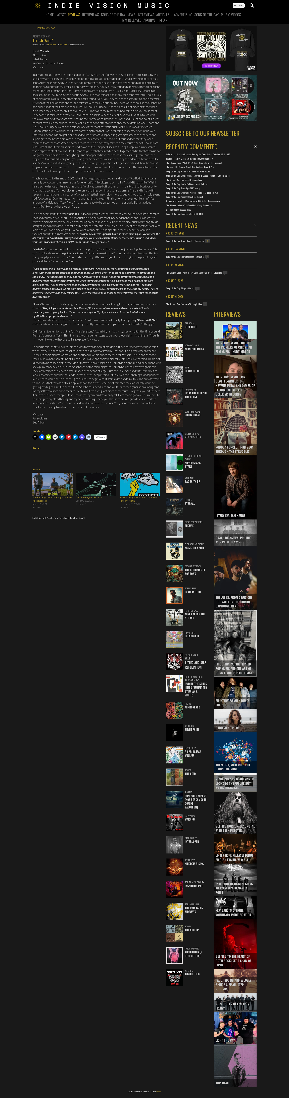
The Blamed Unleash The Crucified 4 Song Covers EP (189, 205)
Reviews (74, 14)
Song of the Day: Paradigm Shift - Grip (183, 188)
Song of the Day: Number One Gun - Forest (184, 197)
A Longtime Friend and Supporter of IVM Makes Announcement (193, 201)
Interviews (90, 14)
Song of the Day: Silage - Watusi (180, 288)
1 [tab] (169, 118)
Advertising (183, 14)
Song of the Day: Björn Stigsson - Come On (185, 256)
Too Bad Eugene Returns (89, 497)
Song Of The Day (113, 14)
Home (49, 14)
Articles (163, 14)
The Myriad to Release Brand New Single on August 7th (190, 167)
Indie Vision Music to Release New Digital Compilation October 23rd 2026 (198, 154)
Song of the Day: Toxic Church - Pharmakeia (185, 241)
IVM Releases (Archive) (139, 20)
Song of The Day (206, 14)
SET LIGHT (238, 5)
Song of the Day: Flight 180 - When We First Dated (188, 171)
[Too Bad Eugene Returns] (96, 484)
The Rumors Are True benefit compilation (184, 180)
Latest (61, 14)
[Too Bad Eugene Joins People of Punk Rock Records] (52, 484)
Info (162, 20)
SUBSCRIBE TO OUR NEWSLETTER (202, 133)
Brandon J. (52, 44)
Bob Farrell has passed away (178, 209)
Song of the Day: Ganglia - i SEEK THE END (184, 214)
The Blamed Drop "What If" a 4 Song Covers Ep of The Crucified (194, 163)
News (131, 14)
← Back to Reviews (43, 28)
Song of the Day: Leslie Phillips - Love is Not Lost (187, 184)
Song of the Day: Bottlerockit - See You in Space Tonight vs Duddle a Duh (197, 175)
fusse (158, 1091)
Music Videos (231, 14)
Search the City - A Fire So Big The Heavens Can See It (189, 158)
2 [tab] (172, 118)
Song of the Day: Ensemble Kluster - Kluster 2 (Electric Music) (193, 192)
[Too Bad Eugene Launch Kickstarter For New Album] (140, 484)
